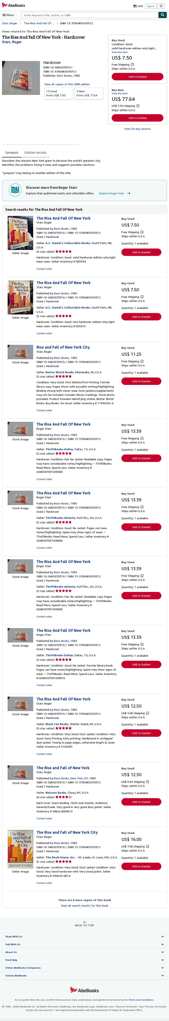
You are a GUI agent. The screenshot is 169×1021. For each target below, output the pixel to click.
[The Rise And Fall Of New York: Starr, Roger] (20, 249)
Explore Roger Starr (111, 193)
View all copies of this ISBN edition (67, 84)
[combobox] (90, 15)
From (55, 93)
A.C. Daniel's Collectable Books (68, 243)
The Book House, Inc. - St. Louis (68, 857)
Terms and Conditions (141, 999)
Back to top (84, 925)
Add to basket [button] (137, 76)
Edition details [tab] (36, 152)
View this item (120, 52)
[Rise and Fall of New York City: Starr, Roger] (20, 358)
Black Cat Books (57, 724)
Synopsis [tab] (11, 152)
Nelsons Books (56, 792)
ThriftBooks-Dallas (59, 449)
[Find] (162, 15)
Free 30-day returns (137, 128)
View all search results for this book (84, 905)
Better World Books (60, 372)
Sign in (151, 6)
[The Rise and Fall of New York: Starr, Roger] (20, 778)
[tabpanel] (53, 167)
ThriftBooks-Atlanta (60, 517)
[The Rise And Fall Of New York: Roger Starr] (20, 435)
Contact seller (44, 268)
